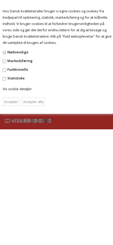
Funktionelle (17, 69)
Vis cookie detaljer (17, 88)
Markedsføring (20, 60)
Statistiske (16, 78)
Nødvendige (17, 52)
